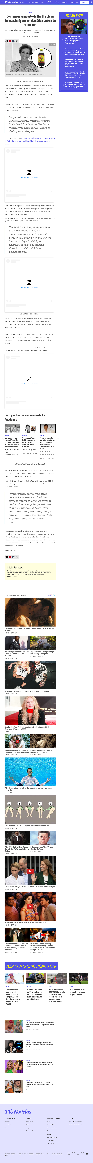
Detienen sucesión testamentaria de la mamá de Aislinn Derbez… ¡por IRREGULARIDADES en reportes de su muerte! (30, 141)
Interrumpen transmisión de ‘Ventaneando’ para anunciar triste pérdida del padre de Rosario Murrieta (75, 51)
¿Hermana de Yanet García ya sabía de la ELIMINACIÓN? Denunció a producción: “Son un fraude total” (75, 74)
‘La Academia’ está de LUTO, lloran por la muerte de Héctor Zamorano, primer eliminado (29, 442)
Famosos (23, 2)
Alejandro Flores (50, 458)
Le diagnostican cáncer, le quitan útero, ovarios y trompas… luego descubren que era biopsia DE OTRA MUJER (13, 996)
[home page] (11, 2)
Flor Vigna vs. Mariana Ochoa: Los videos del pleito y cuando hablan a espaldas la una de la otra (40, 1024)
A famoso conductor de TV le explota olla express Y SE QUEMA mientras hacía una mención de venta (34, 994)
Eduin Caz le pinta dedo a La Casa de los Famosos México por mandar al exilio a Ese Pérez (39, 1084)
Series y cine (49, 2)
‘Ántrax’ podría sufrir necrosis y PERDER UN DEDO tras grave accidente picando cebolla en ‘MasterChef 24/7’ (75, 40)
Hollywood (75, 2)
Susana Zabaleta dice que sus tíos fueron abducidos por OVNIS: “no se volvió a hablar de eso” (39, 1044)
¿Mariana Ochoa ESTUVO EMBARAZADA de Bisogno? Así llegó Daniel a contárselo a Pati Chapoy (40, 1064)
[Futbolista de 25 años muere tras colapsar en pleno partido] (78, 978)
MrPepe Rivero (15, 454)
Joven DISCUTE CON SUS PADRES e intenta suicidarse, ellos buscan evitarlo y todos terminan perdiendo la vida (57, 995)
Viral (42, 2)
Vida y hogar (57, 2)
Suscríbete (84, 2)
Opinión (64, 2)
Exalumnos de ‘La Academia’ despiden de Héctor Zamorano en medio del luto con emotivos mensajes (12, 442)
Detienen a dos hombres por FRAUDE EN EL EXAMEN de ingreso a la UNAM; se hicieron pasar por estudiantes (74, 63)
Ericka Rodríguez (34, 36)
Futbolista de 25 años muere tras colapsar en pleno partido (78, 992)
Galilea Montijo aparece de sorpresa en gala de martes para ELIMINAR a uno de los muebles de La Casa (75, 85)
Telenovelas (33, 2)
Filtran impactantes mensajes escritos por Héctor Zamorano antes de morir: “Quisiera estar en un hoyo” (47, 443)
